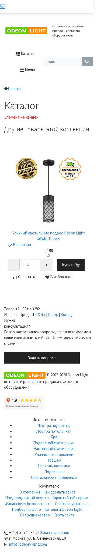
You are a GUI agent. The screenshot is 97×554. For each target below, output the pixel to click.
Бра (54, 436)
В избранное (60, 276)
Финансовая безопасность (28, 503)
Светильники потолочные (54, 477)
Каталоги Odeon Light (63, 509)
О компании (29, 492)
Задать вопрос (41, 357)
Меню (29, 69)
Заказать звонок (54, 532)
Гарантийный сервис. (70, 497)
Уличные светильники (54, 454)
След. (53, 314)
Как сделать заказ (59, 492)
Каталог (27, 53)
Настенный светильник (54, 448)
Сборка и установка (72, 503)
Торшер (54, 460)
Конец (66, 314)
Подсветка (54, 471)
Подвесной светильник (54, 442)
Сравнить (26, 276)
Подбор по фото (26, 509)
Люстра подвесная (54, 425)
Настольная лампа (54, 465)
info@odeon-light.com (28, 544)
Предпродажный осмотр (27, 497)
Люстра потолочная (53, 431)
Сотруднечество (35, 515)
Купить (68, 264)
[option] (48, 221)
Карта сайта (64, 515)
